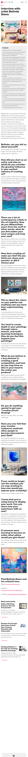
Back (2, 5)
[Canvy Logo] (1, 2)
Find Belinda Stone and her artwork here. (13, 107)
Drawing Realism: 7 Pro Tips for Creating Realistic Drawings (9, 649)
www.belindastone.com (13, 584)
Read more (4, 617)
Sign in (22, 2)
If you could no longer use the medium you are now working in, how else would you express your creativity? (13, 95)
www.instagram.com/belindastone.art (11, 590)
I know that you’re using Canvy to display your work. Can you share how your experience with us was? (13, 100)
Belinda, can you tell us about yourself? (12, 50)
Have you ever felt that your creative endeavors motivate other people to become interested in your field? (13, 90)
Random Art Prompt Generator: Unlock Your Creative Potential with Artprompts (9, 627)
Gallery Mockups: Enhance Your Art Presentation (8, 606)
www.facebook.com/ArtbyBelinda (17, 594)
